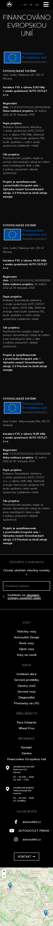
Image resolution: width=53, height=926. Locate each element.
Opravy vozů (26, 685)
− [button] (4, 876)
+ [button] (4, 871)
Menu (46, 4)
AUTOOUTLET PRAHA (33, 830)
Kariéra (26, 753)
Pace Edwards (26, 722)
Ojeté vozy (26, 649)
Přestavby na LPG (26, 703)
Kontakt (26, 747)
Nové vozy (26, 643)
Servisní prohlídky (26, 680)
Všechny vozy (26, 631)
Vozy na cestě (27, 655)
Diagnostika (27, 697)
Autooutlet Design (26, 637)
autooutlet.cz (32, 822)
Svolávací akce (26, 674)
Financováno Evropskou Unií (26, 759)
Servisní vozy (27, 691)
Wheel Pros (26, 728)
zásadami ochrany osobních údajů (24, 596)
